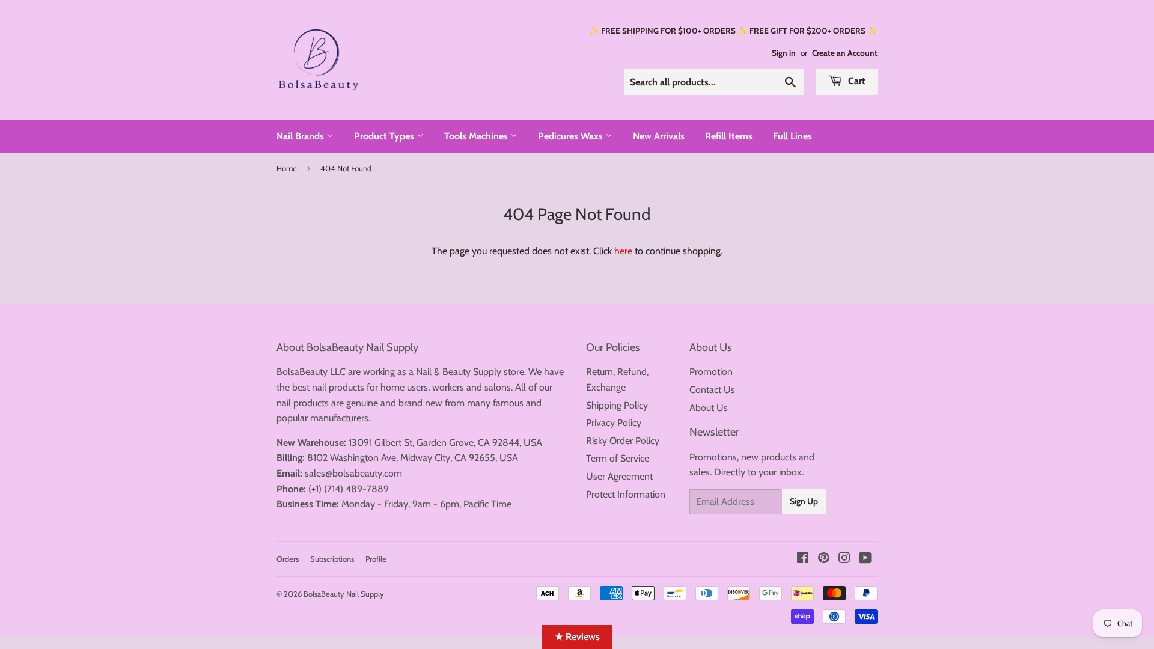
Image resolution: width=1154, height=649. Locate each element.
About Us (708, 407)
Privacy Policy (613, 422)
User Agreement (619, 476)
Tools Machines (477, 136)
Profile (375, 559)
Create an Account (845, 53)
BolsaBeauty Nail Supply (344, 594)
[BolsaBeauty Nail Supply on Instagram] (844, 559)
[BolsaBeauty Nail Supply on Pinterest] (823, 559)
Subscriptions (332, 559)
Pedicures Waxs (571, 136)
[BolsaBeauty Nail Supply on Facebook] (802, 559)
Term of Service (617, 458)
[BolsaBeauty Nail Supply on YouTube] (865, 559)
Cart (856, 81)
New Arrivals (659, 136)
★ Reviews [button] (577, 636)
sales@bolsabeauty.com (353, 473)
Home (286, 168)
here (623, 251)
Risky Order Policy (622, 440)
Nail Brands (301, 136)
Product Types (385, 136)
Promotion (711, 371)
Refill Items (729, 136)
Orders (287, 559)
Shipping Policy (617, 405)
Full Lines (792, 136)
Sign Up (804, 501)
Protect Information (625, 494)
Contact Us (712, 389)
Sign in (784, 53)
